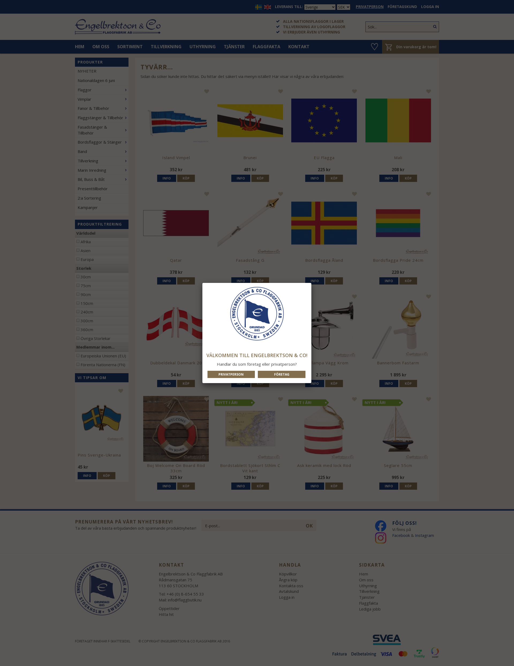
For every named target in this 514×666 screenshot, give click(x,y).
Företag (281, 374)
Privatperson (231, 374)
